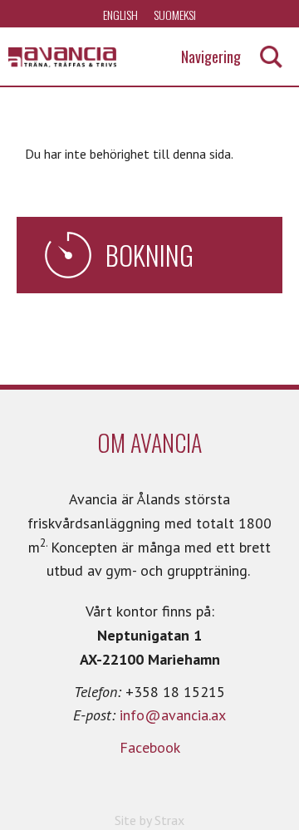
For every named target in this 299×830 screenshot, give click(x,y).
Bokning (149, 254)
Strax (169, 820)
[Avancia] (62, 57)
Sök (271, 57)
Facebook (150, 747)
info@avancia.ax (173, 714)
